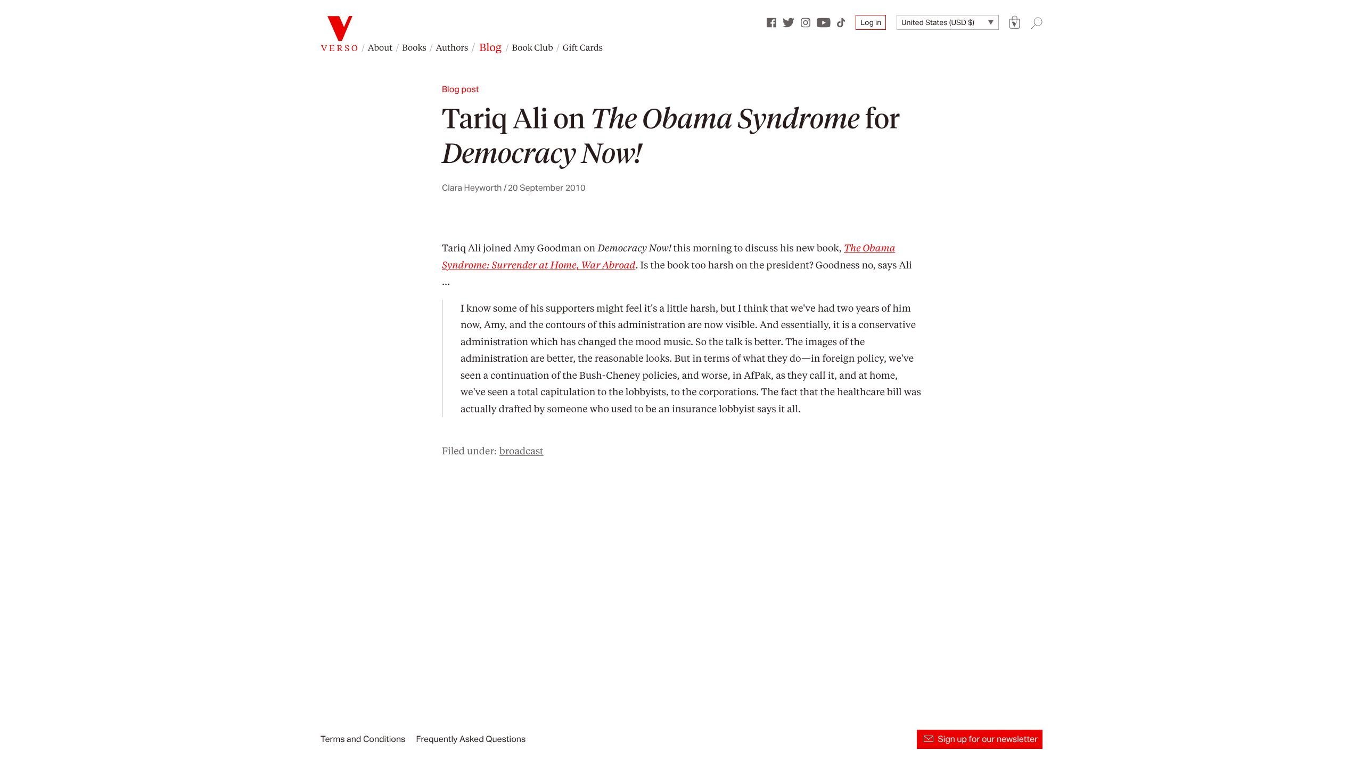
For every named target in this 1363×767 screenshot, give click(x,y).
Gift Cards (583, 47)
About (380, 47)
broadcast (521, 451)
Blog (490, 47)
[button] (1014, 22)
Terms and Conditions (363, 739)
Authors (452, 47)
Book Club (532, 47)
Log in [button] (870, 22)
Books (414, 47)
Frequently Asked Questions (471, 739)
